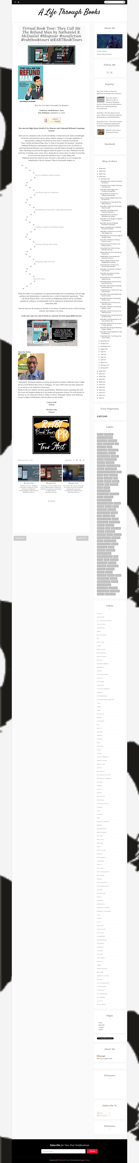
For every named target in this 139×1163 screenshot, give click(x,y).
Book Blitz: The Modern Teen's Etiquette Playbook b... (109, 211)
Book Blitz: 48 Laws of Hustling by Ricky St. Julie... (110, 299)
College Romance (113, 465)
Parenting (101, 534)
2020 (101, 376)
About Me (101, 1025)
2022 (100, 371)
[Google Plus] (77, 460)
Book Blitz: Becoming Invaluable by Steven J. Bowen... (111, 328)
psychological (110, 541)
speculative (102, 562)
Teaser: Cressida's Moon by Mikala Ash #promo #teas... (110, 228)
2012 (100, 398)
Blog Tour (56, 43)
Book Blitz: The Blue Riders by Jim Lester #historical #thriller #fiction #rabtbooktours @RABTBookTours (109, 115)
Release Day (102, 547)
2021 (100, 374)
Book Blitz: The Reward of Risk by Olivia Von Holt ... (110, 240)
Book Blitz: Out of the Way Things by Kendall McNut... (111, 236)
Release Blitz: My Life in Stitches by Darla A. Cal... (110, 253)
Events (101, 1029)
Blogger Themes (85, 1160)
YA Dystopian (102, 588)
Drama (100, 478)
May (102, 357)
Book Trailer (102, 453)
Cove (119, 472)
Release (115, 544)
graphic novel (103, 494)
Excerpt (108, 481)
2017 (100, 384)
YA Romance (115, 591)
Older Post (82, 538)
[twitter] (18, 2)
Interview (111, 509)
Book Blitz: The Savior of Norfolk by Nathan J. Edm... (110, 307)
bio (117, 443)
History (117, 503)
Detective (113, 475)
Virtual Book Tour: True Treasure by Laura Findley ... (110, 336)
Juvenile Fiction (103, 512)
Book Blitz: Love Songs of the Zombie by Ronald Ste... (109, 190)
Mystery (101, 525)
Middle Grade (114, 522)
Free (106, 484)
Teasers (101, 572)
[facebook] (15, 2)
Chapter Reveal (110, 459)
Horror (100, 506)
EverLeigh (102, 1056)
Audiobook (112, 440)
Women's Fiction (103, 581)
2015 (100, 390)
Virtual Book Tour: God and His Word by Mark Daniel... (111, 316)
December (104, 179)
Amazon (52, 412)
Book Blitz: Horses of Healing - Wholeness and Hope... (109, 224)
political (117, 534)
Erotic (100, 481)
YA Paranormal (103, 591)
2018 (100, 382)
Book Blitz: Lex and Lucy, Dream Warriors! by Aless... (109, 274)
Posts (101, 1113)
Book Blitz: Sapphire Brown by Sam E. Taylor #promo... (111, 324)
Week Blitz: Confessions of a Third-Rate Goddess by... (110, 232)
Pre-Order (115, 537)
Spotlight (112, 562)
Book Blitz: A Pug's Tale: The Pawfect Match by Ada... (111, 207)
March (103, 362)
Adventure (108, 434)
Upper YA (111, 575)
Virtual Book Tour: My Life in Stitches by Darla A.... (111, 182)
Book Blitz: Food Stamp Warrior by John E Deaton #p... (110, 320)
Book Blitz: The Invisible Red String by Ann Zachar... (110, 295)
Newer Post (20, 538)
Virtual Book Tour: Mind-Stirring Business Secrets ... (109, 249)
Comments (102, 1115)
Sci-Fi (107, 559)
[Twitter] (80, 460)
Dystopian (108, 478)
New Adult (109, 525)
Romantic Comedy (104, 553)
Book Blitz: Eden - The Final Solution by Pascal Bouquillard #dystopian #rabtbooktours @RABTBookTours (109, 124)
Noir (107, 528)
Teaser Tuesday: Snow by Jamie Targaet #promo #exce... (109, 261)
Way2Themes (66, 1160)
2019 (100, 379)
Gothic (106, 487)
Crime (100, 475)
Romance (101, 550)
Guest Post (114, 494)
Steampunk (102, 566)
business (114, 456)
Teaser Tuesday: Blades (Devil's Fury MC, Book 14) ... (111, 198)
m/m (112, 515)
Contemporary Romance (106, 472)
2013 (100, 395)
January (103, 368)
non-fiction (62, 43)
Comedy (100, 469)
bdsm (100, 443)
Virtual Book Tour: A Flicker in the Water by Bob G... (110, 244)
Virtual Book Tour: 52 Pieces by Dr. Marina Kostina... (110, 303)
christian (101, 465)
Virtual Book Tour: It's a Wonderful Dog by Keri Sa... (110, 278)
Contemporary (111, 469)
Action (100, 434)
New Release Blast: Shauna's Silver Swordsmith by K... (110, 282)
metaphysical (102, 522)
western (113, 578)
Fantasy (115, 481)
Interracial (102, 509)
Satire (100, 559)
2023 (101, 176)
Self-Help (114, 559)
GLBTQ (100, 487)
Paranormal (110, 531)
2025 (100, 171)
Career (100, 459)
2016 (100, 387)
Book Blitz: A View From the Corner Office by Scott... (110, 311)
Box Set (112, 453)
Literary (106, 515)
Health (100, 497)
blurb (109, 447)
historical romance (105, 503)
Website (51, 405)
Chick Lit (101, 462)
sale (115, 556)
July (102, 351)
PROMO (100, 541)
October (103, 343)
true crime (102, 575)
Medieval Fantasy (104, 519)
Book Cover (102, 450)
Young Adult (110, 594)
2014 (100, 392)
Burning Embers (103, 456)
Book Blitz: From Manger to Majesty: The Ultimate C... (111, 219)
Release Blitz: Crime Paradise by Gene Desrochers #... (110, 257)
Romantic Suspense (105, 556)
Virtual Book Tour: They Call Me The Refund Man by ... (110, 203)
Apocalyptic (102, 440)
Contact (101, 1027)
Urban (118, 575)
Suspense (101, 569)
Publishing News (104, 544)
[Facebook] (73, 460)
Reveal (111, 547)
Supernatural (113, 566)
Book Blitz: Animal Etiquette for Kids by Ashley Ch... (111, 332)
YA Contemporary (104, 584)
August (103, 349)
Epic (115, 478)
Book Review (113, 450)
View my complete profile (104, 1058)
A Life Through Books (69, 12)
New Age (101, 528)
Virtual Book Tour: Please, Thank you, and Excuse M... (111, 186)
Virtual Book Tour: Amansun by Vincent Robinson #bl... (109, 265)
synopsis (110, 569)
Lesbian (114, 512)
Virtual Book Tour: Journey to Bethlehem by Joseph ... (109, 215)
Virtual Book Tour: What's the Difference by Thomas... (109, 194)
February (103, 365)
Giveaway (114, 484)
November (104, 341)
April (102, 360)
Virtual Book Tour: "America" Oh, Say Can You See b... (111, 290)
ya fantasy (113, 588)
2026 (100, 168)
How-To (108, 506)
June (102, 354)
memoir (115, 519)
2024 (100, 174)
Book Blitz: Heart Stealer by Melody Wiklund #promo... (110, 286)
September (104, 346)
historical (108, 497)
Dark (106, 475)
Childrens (110, 462)
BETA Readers (108, 443)
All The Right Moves (105, 437)
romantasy (110, 550)
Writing (114, 581)
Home (100, 1023)
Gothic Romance (103, 490)
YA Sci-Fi (101, 594)
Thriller (109, 572)
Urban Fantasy (103, 578)
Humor (115, 506)
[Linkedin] (83, 460)
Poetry (109, 534)
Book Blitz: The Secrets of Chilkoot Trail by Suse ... (110, 270)
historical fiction (104, 500)
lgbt (99, 515)
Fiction (100, 484)
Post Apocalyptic (104, 537)
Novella (100, 531)
